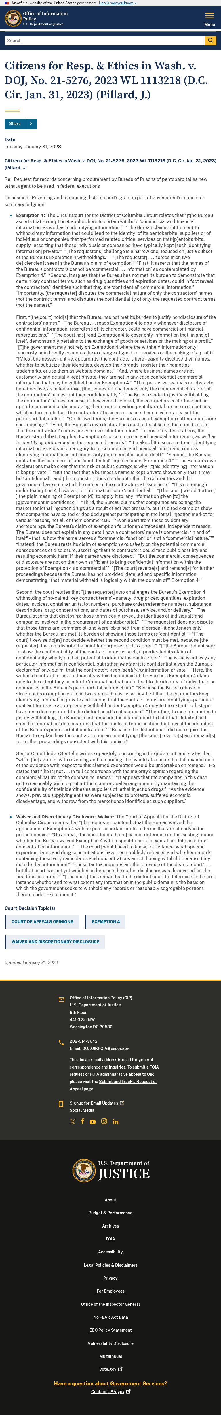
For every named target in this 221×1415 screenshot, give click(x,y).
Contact (107, 1391)
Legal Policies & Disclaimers (111, 1265)
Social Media (82, 1110)
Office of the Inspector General (110, 1304)
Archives (110, 1226)
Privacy (110, 1278)
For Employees (111, 1291)
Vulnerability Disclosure (111, 1343)
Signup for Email (94, 1103)
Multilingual (110, 1356)
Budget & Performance (110, 1213)
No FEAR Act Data (110, 1317)
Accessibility (110, 1252)
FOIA (110, 1239)
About (110, 1200)
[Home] (37, 25)
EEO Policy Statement (110, 1330)
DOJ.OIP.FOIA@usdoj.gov (105, 1048)
